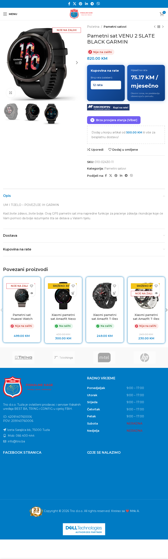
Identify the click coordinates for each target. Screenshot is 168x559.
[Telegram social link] (92, 4)
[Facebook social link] (69, 4)
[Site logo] (84, 14)
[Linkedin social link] (86, 4)
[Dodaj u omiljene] (31, 285)
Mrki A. (135, 511)
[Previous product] (155, 27)
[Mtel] (104, 357)
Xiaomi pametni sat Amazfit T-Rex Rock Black (105, 319)
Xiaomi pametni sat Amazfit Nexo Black (63, 319)
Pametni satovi (115, 27)
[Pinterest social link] (81, 4)
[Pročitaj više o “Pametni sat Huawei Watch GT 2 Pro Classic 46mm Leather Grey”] (31, 293)
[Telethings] (64, 357)
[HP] (145, 357)
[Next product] (163, 27)
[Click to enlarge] (10, 93)
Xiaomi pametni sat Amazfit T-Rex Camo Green (146, 319)
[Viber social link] (98, 4)
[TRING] (23, 357)
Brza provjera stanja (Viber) (114, 120)
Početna (93, 27)
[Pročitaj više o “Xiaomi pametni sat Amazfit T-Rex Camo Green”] (156, 293)
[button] (73, 293)
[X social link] (74, 4)
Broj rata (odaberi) (101, 77)
